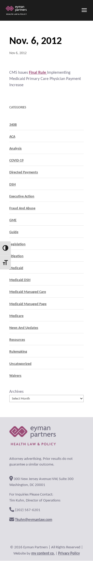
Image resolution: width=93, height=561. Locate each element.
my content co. (43, 554)
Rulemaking (18, 352)
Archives (16, 392)
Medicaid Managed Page (28, 304)
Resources (17, 340)
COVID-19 (16, 161)
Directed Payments (23, 172)
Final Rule (38, 73)
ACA (12, 137)
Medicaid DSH (19, 280)
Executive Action (21, 196)
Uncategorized (20, 364)
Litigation (16, 256)
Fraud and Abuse (22, 208)
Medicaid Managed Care (27, 292)
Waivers (15, 376)
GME (13, 220)
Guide (13, 232)
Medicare (16, 316)
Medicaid (16, 268)
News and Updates (23, 328)
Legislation (17, 244)
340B (13, 125)
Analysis (15, 149)
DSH (12, 185)
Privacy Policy (69, 554)
